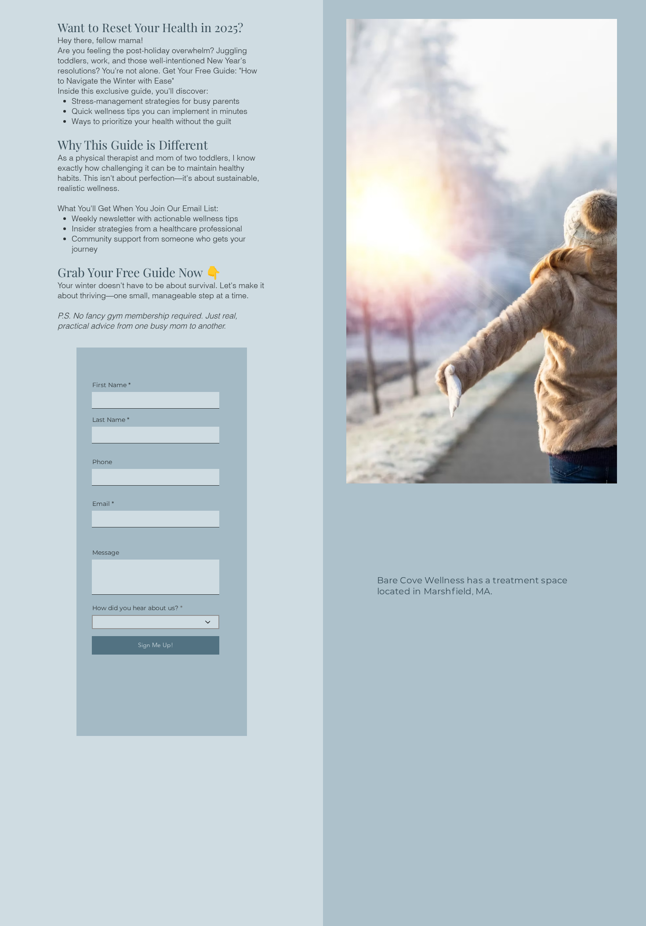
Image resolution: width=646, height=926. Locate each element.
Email (101, 504)
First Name (109, 385)
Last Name (108, 420)
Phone (102, 462)
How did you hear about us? (135, 608)
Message (105, 552)
